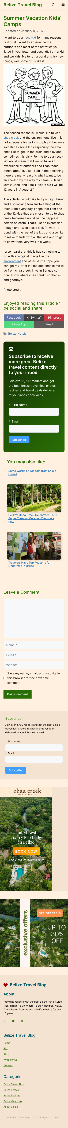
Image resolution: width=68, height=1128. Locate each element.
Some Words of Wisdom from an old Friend (32, 472)
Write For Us (10, 1059)
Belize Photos (11, 1089)
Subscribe (19, 439)
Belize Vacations (12, 1101)
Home (6, 1042)
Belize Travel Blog (22, 4)
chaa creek (11, 137)
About (6, 1054)
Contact (8, 1065)
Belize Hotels (17, 333)
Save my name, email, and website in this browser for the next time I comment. (33, 678)
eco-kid (30, 37)
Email (15, 421)
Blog (6, 1048)
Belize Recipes (11, 1095)
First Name (19, 405)
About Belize (10, 1106)
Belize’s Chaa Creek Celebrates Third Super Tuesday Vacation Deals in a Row (32, 518)
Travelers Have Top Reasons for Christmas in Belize (29, 564)
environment (12, 261)
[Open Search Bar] (53, 5)
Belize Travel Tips (13, 1084)
